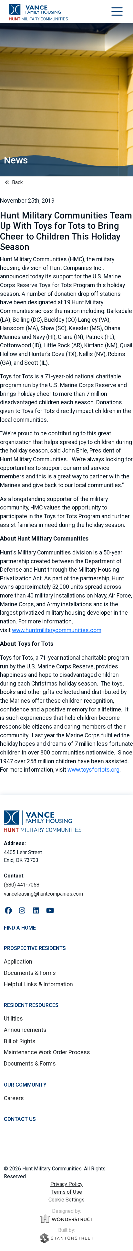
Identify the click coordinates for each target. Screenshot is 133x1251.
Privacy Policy (66, 1184)
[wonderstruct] (66, 1218)
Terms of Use (66, 1192)
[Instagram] (22, 911)
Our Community (25, 1085)
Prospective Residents (35, 948)
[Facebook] (8, 911)
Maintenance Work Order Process (47, 1052)
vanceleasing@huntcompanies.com (43, 894)
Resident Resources (31, 1005)
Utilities (13, 1018)
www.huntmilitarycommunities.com (56, 630)
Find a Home (20, 928)
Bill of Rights (20, 1041)
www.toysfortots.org (93, 769)
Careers (14, 1098)
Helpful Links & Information (38, 984)
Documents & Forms (30, 973)
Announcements (25, 1030)
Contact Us (20, 1119)
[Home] (38, 12)
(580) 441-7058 (21, 885)
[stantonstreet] (66, 1238)
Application (18, 961)
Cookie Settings (66, 1200)
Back (17, 182)
